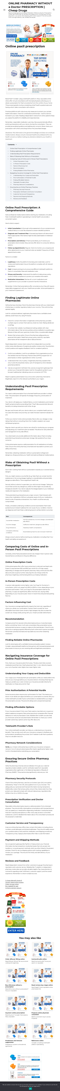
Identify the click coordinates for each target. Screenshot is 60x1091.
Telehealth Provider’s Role (21, 182)
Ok (30, 1088)
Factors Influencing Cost (20, 166)
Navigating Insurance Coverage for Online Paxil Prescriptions (29, 173)
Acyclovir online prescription (15, 1013)
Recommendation (18, 168)
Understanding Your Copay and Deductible (26, 175)
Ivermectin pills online (39, 959)
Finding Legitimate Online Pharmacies (22, 151)
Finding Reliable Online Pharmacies (23, 170)
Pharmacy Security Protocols (21, 189)
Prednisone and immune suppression (13, 1041)
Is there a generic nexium (13, 888)
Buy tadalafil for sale (11, 886)
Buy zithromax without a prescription (13, 986)
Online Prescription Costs (20, 161)
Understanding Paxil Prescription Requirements (25, 153)
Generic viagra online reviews (14, 882)
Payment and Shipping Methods (22, 196)
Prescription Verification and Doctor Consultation (27, 192)
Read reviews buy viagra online (42, 985)
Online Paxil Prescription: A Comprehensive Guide (25, 148)
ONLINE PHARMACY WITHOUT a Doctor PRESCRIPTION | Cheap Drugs (30, 7)
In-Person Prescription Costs (21, 163)
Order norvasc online (12, 884)
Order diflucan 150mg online (15, 959)
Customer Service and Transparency (23, 194)
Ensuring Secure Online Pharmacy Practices (24, 187)
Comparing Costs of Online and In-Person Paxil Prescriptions (29, 159)
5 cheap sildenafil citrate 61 (13, 880)
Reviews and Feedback (20, 198)
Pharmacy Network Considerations (23, 184)
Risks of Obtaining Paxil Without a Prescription (24, 156)
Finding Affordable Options (21, 180)
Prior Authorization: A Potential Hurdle (24, 177)
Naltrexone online (38, 1040)
